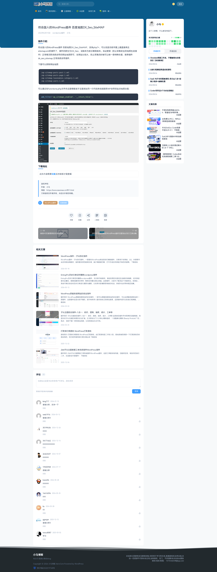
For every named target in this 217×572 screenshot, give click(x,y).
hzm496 (46, 480)
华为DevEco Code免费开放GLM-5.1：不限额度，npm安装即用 (171, 128)
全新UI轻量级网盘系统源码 (160, 69)
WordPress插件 (50, 203)
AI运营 (81, 11)
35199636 (47, 427)
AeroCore (60, 564)
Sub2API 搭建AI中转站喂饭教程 (171, 137)
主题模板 (67, 11)
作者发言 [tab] (173, 51)
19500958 (47, 467)
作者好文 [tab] (156, 51)
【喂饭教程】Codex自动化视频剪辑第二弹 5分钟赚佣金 (171, 155)
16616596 (47, 493)
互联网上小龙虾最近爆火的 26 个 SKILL (171, 146)
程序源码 (52, 11)
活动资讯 (178, 94)
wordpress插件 (58, 33)
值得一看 (106, 11)
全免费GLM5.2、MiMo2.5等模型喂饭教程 (171, 120)
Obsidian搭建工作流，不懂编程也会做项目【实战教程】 (165, 59)
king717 (46, 401)
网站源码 (178, 73)
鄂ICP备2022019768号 (46, 568)
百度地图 (63, 203)
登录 (180, 4)
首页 (39, 11)
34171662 (47, 440)
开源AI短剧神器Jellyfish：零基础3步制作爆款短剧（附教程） (171, 111)
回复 (44, 408)
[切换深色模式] (173, 4)
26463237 (47, 454)
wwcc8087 (47, 532)
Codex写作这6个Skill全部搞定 (162, 90)
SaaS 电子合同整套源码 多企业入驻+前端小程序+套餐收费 (165, 80)
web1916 (46, 414)
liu (43, 506)
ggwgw (46, 519)
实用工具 (91, 11)
